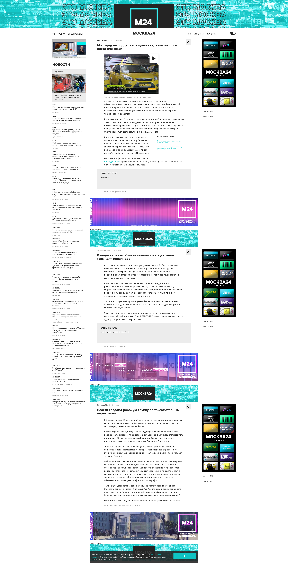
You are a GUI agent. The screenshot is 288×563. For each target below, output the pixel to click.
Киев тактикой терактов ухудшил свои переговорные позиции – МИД (68, 108)
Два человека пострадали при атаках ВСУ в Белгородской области (67, 219)
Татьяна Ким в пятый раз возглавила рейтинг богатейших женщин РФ (67, 168)
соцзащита (113, 346)
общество (60, 322)
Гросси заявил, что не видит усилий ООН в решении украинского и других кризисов (67, 207)
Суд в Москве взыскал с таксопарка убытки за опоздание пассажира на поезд (66, 317)
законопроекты (115, 192)
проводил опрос (112, 161)
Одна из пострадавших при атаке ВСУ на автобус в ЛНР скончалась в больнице (67, 303)
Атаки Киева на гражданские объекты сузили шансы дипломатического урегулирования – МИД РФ (67, 265)
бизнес (54, 172)
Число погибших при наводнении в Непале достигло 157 (66, 380)
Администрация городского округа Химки (115, 332)
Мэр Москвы (59, 72)
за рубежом (64, 199)
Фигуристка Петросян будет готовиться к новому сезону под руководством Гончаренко (68, 404)
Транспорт (118, 40)
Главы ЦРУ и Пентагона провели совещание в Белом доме (65, 242)
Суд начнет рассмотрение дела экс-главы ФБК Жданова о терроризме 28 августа (67, 131)
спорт (54, 409)
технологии (56, 148)
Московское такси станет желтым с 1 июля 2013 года (170, 142)
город (76, 322)
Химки (121, 346)
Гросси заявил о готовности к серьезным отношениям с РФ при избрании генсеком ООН (65, 156)
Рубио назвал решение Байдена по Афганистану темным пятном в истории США (68, 194)
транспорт (69, 322)
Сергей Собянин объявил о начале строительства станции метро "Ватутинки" (67, 97)
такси (106, 192)
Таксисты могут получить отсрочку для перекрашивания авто (169, 148)
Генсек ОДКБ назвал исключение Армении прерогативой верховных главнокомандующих (66, 181)
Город (117, 405)
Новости (61, 65)
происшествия (57, 224)
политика (55, 112)
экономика (63, 123)
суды (54, 137)
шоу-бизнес (56, 295)
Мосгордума (105, 177)
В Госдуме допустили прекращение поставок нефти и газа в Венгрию (66, 119)
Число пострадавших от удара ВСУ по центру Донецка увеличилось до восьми (67, 279)
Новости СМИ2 (95, 229)
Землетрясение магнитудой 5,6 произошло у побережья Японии (65, 253)
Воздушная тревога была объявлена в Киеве (67, 391)
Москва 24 (144, 33)
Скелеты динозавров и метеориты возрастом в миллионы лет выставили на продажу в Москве (67, 343)
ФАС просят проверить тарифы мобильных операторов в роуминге (66, 144)
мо (125, 346)
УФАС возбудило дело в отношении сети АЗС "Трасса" (68, 369)
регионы (67, 224)
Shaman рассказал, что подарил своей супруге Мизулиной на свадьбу (67, 291)
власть (54, 335)
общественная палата (126, 505)
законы (124, 192)
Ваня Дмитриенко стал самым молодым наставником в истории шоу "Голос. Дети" (68, 356)
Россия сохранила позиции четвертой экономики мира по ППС (67, 231)
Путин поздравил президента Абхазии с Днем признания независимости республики (68, 330)
